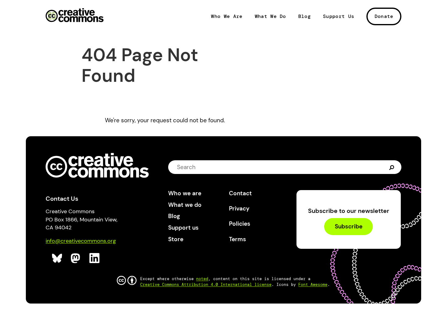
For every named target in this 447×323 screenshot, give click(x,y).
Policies (239, 223)
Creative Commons (75, 15)
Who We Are (226, 16)
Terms (237, 239)
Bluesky (57, 258)
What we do (185, 205)
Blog (304, 16)
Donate (384, 16)
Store (175, 239)
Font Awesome (312, 284)
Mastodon (76, 258)
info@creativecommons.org (81, 241)
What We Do (270, 16)
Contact (240, 193)
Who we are (184, 193)
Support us (183, 227)
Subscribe (348, 227)
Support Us (338, 16)
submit (392, 167)
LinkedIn (94, 258)
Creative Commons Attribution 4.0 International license (206, 284)
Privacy (239, 208)
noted (202, 278)
